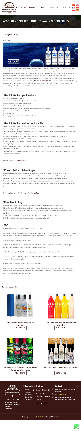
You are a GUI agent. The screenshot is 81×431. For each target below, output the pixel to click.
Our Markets (29, 399)
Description (8, 35)
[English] (77, 5)
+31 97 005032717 (61, 394)
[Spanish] (77, 10)
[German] (77, 7)
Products (43, 7)
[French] (74, 7)
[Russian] (74, 10)
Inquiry (16, 35)
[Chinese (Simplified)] (74, 5)
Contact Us (66, 7)
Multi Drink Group (40, 417)
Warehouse (54, 7)
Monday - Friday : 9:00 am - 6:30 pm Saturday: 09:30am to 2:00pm (43, 394)
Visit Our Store (21, 161)
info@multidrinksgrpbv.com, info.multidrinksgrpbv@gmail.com (65, 398)
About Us (32, 7)
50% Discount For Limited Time (29, 193)
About (27, 390)
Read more (20, 328)
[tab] (7, 35)
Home (23, 7)
